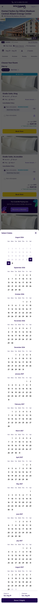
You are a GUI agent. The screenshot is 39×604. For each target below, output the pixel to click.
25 (16, 260)
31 (12, 263)
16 (8, 256)
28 (27, 260)
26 (19, 260)
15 (30, 252)
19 (19, 256)
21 (26, 256)
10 (12, 252)
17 (12, 256)
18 (16, 256)
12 (19, 252)
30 (9, 263)
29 (30, 260)
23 (8, 260)
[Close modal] (36, 233)
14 (27, 252)
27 (23, 260)
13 (23, 252)
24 (12, 260)
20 (23, 256)
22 (30, 256)
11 (15, 252)
